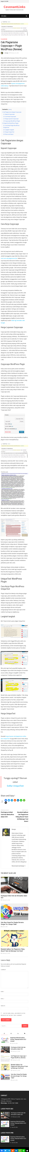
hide (10, 109)
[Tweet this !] (9, 800)
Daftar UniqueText (15, 785)
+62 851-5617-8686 (12, 1103)
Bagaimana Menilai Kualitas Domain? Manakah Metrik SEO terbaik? (18, 1039)
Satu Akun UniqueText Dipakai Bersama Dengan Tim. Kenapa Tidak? (12, 923)
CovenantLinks (14, 7)
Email (3, 998)
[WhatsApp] (24, 800)
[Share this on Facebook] (6, 800)
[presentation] (4, 1033)
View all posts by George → (18, 866)
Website (3, 1005)
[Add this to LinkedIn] (18, 800)
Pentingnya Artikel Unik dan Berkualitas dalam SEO (18, 1048)
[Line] (21, 800)
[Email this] (27, 1150)
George (6, 53)
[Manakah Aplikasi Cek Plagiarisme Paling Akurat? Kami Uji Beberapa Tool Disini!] (5, 1065)
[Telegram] (12, 800)
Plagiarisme (4, 39)
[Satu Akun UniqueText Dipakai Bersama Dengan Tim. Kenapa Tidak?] (5, 1074)
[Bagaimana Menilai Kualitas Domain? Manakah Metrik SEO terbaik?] (5, 1038)
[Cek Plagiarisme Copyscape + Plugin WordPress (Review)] (5, 1056)
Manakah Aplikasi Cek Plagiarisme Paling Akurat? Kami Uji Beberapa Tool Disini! (12, 950)
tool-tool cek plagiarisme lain (9, 258)
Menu (4, 16)
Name (2, 991)
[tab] (4, 1033)
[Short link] (6, 802)
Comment (3, 969)
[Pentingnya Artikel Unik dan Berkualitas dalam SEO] (5, 1047)
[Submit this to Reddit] (15, 800)
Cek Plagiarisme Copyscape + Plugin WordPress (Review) (19, 1056)
